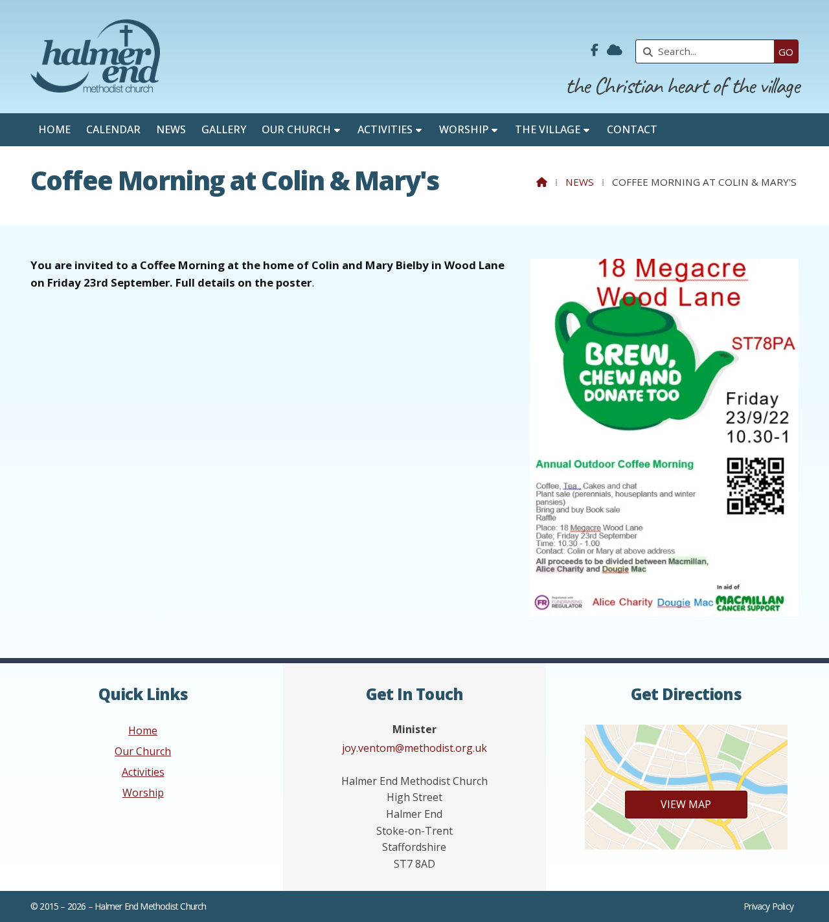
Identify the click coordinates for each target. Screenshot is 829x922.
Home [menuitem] (54, 129)
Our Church (143, 751)
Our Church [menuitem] (296, 129)
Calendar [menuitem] (113, 129)
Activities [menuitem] (385, 129)
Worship (143, 792)
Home (142, 730)
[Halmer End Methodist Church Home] (95, 56)
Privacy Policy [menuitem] (768, 906)
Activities (143, 772)
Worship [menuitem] (463, 129)
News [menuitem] (171, 129)
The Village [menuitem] (547, 129)
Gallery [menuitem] (223, 129)
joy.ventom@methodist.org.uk (414, 748)
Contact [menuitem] (632, 129)
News (579, 181)
